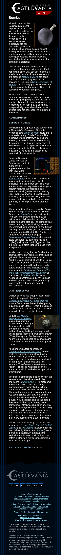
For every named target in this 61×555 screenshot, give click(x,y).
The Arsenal (27, 447)
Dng (16, 485)
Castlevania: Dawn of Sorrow (23, 237)
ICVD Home (14, 447)
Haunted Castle (30, 77)
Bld (22, 485)
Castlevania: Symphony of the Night (20, 317)
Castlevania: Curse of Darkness (25, 351)
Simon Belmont (31, 133)
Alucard (40, 430)
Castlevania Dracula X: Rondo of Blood (28, 301)
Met (28, 485)
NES (35, 485)
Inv (11, 485)
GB (41, 485)
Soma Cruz (26, 214)
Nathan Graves (16, 178)
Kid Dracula (27, 428)
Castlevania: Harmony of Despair (29, 273)
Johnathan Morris (29, 275)
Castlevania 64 (29, 382)
